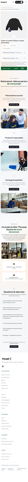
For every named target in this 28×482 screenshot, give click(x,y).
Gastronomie (4, 388)
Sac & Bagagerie (5, 400)
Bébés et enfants (5, 374)
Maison (3, 394)
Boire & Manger (5, 377)
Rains (2, 418)
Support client (5, 459)
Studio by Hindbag (6, 426)
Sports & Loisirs (5, 402)
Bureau (3, 380)
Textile (3, 408)
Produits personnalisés (7, 441)
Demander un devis (14, 104)
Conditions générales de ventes (21, 469)
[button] (25, 2)
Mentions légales (3, 469)
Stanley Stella (4, 428)
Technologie (4, 405)
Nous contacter (14, 346)
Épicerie (3, 383)
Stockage (4, 438)
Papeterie (3, 397)
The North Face (5, 423)
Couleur (13, 58)
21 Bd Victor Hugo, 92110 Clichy (14, 267)
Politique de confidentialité (11, 469)
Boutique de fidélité (6, 444)
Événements (4, 385)
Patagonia (4, 420)
